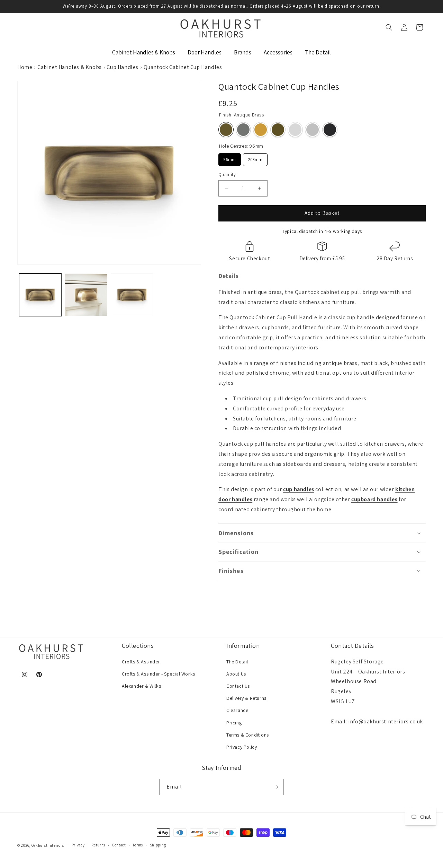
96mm (229, 158)
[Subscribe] (275, 787)
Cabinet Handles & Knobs (69, 67)
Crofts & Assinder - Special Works (158, 674)
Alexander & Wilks (141, 686)
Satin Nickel (243, 129)
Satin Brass (260, 129)
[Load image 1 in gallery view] (40, 294)
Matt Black (329, 129)
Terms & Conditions (247, 735)
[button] (389, 27)
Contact (119, 845)
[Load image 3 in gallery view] (132, 294)
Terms (138, 845)
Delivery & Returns (246, 698)
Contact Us (238, 686)
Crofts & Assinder (141, 662)
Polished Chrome (295, 129)
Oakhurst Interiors (47, 845)
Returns (98, 845)
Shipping (158, 845)
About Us (236, 674)
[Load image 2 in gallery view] (86, 294)
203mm (255, 158)
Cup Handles (122, 67)
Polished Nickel (312, 129)
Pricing (234, 723)
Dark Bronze (278, 129)
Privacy (78, 845)
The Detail (237, 662)
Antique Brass (226, 129)
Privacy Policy (241, 747)
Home (24, 67)
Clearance (237, 710)
